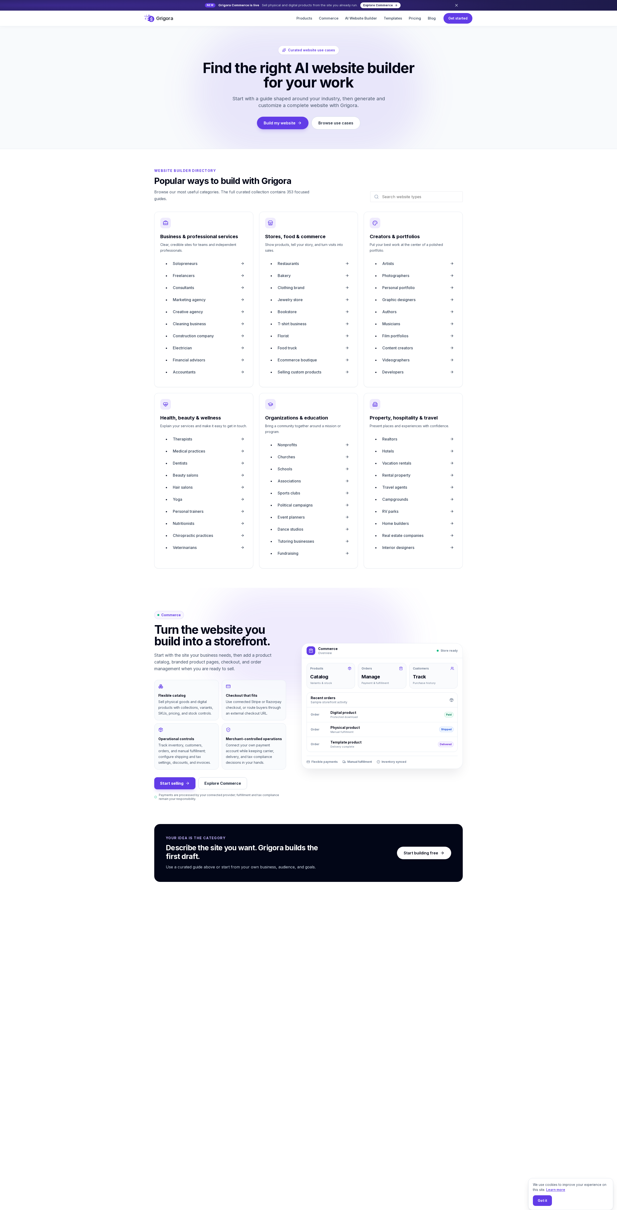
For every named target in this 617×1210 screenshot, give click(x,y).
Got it (542, 1200)
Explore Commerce (222, 783)
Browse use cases (335, 123)
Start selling (171, 783)
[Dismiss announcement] (456, 5)
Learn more (555, 1190)
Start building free (421, 853)
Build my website (279, 123)
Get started (458, 18)
